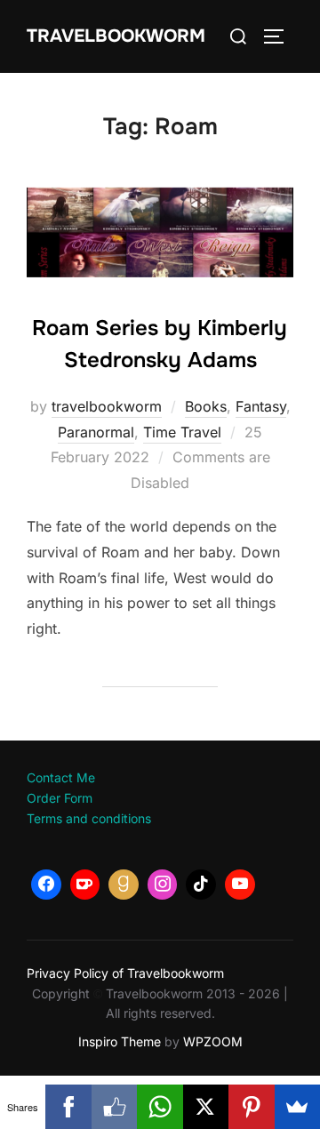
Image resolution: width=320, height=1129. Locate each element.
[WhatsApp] (159, 1107)
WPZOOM (213, 1041)
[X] (205, 1107)
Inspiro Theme (119, 1041)
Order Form (59, 797)
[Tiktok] (200, 884)
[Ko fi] (85, 884)
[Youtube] (240, 884)
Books (206, 406)
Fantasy (261, 406)
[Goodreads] (123, 884)
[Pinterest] (251, 1107)
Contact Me (61, 777)
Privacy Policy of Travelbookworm (125, 973)
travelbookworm (107, 406)
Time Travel (182, 432)
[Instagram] (162, 884)
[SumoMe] (297, 1107)
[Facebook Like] (114, 1107)
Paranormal (96, 432)
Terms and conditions (89, 818)
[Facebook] (46, 884)
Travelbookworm (116, 36)
